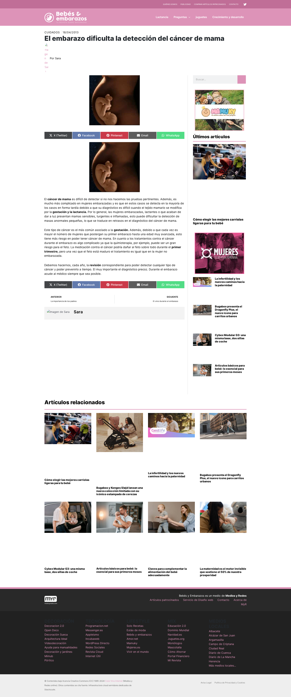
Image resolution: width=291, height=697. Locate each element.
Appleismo (92, 634)
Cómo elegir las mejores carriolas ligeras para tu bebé (218, 221)
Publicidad (186, 4)
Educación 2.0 (177, 625)
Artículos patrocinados (164, 600)
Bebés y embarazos (139, 634)
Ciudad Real (216, 648)
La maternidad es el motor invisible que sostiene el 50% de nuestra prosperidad (223, 572)
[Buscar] (241, 79)
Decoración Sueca (56, 634)
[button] (188, 17)
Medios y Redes (236, 595)
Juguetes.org (176, 638)
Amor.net (132, 638)
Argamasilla (216, 639)
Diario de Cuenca (220, 652)
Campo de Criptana (221, 644)
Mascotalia (175, 647)
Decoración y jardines (58, 651)
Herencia (214, 661)
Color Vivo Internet (114, 681)
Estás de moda (136, 630)
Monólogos (175, 643)
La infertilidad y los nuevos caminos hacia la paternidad (230, 282)
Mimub (48, 656)
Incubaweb (92, 638)
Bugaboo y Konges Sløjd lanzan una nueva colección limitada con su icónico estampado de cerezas (119, 491)
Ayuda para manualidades (60, 647)
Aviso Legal (206, 682)
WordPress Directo (97, 643)
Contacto (233, 4)
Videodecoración (55, 643)
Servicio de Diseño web (198, 600)
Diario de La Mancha (222, 657)
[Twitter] (245, 4)
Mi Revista (174, 660)
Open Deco (51, 630)
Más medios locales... (222, 665)
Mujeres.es (133, 647)
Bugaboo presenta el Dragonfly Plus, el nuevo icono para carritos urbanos (228, 311)
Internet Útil (93, 656)
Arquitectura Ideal (55, 638)
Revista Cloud (94, 651)
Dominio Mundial (178, 630)
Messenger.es (94, 630)
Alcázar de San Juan (222, 635)
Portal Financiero (178, 656)
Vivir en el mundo (138, 651)
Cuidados (52, 32)
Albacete (214, 631)
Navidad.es (175, 634)
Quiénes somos (170, 4)
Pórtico (49, 660)
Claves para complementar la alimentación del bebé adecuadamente (167, 572)
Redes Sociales (95, 647)
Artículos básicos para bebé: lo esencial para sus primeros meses (230, 369)
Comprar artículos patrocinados (210, 4)
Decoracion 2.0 (54, 625)
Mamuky (132, 643)
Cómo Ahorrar (177, 651)
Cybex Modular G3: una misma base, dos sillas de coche (230, 338)
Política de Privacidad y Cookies (230, 682)
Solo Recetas (135, 625)
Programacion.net (97, 625)
